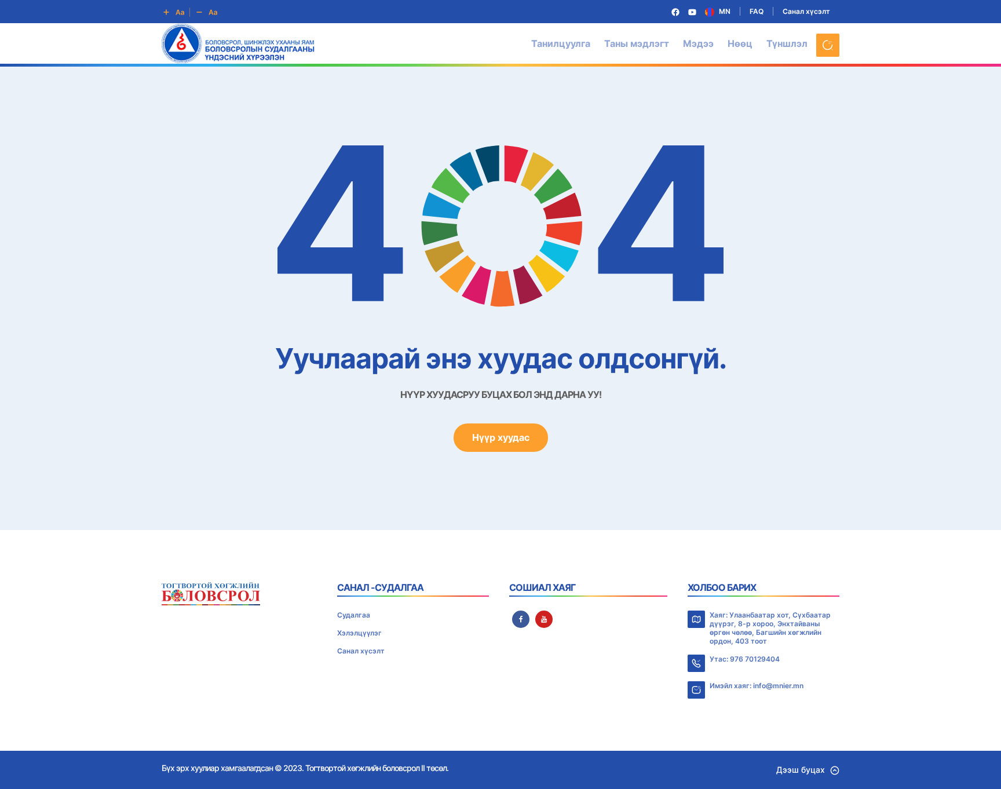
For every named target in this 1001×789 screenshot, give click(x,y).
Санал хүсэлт (806, 11)
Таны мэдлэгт (636, 43)
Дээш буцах (800, 770)
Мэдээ (698, 43)
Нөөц (740, 43)
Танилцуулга (560, 43)
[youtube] (544, 619)
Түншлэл (787, 43)
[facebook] (520, 619)
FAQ (756, 11)
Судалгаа (353, 615)
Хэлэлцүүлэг (359, 633)
